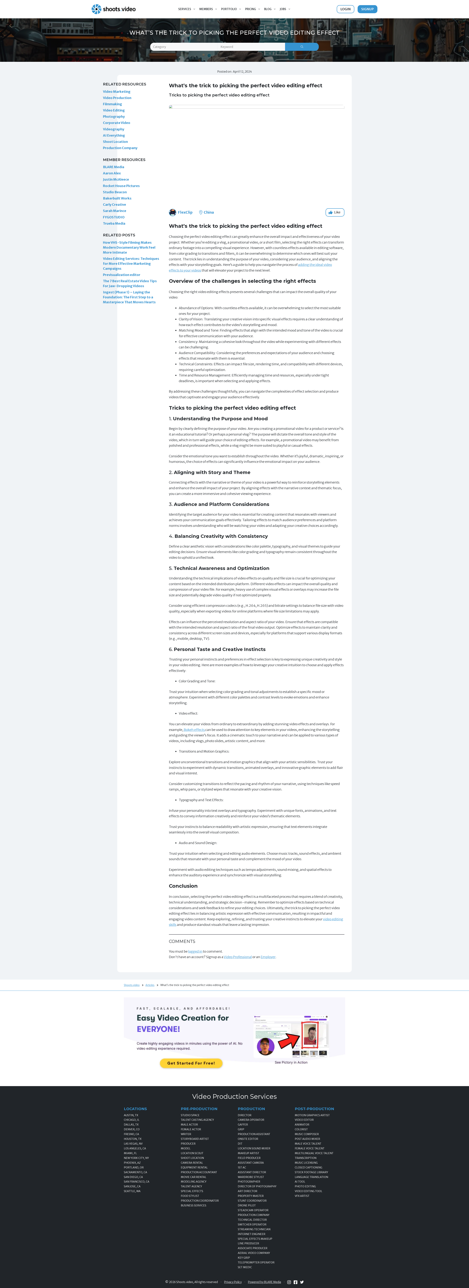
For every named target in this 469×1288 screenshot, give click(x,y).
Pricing (250, 9)
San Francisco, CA (136, 1181)
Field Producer (249, 1158)
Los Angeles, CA (135, 1148)
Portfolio (229, 9)
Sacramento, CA (135, 1172)
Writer (186, 1134)
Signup (367, 9)
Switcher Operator (252, 1224)
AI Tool (300, 1181)
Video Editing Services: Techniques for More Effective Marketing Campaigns (131, 264)
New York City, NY (136, 1158)
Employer (268, 957)
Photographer (249, 1181)
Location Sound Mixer (254, 1148)
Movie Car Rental (193, 1177)
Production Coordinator (200, 1200)
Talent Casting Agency (197, 1119)
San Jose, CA (132, 1186)
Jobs (283, 9)
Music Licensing (306, 1162)
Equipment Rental (194, 1167)
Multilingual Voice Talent (314, 1153)
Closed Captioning (308, 1167)
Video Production (117, 98)
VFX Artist (302, 1196)
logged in (195, 951)
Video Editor (304, 1119)
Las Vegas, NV (133, 1143)
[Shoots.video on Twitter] (302, 1282)
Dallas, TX (131, 1124)
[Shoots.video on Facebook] (295, 1282)
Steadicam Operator (253, 1210)
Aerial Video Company (254, 1253)
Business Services (193, 1205)
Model (186, 1148)
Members (206, 9)
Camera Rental (192, 1162)
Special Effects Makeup (255, 1239)
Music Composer (307, 1134)
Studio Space (190, 1115)
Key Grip (244, 1257)
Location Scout (192, 1153)
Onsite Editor (248, 1139)
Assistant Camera (251, 1162)
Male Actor (189, 1124)
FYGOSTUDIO (114, 217)
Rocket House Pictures (121, 186)
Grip (241, 1129)
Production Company (120, 148)
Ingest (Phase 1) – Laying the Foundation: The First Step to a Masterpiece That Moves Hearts (129, 297)
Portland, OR (134, 1167)
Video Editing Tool (308, 1191)
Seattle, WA (132, 1191)
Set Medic (245, 1267)
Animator (302, 1124)
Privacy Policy (233, 1282)
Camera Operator (251, 1119)
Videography (113, 129)
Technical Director (252, 1219)
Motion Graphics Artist (312, 1115)
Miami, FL (130, 1153)
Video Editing (114, 110)
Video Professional (238, 957)
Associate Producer (252, 1248)
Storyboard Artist (195, 1139)
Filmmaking (112, 104)
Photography (114, 116)
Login (345, 9)
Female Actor (191, 1129)
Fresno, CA (131, 1134)
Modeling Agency (193, 1181)
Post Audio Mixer (307, 1139)
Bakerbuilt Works (117, 198)
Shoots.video (132, 985)
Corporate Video (116, 123)
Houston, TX (132, 1139)
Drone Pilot (247, 1205)
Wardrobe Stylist (251, 1177)
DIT (240, 1143)
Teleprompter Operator (256, 1262)
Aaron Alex (112, 173)
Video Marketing (116, 91)
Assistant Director (252, 1172)
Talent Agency (191, 1186)
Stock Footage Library (311, 1172)
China (208, 212)
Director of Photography (257, 1186)
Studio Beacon (115, 192)
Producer (188, 1143)
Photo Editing (305, 1186)
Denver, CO (132, 1129)
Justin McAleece (116, 179)
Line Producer (248, 1243)
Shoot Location (115, 142)
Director (244, 1115)
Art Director (247, 1191)
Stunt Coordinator (252, 1200)
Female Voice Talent (309, 1148)
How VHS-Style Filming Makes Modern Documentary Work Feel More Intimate (129, 247)
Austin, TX (131, 1115)
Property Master (251, 1196)
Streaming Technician (254, 1229)
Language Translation (311, 1177)
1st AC (242, 1167)
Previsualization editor (121, 275)
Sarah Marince (114, 211)
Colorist (301, 1129)
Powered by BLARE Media (264, 1282)
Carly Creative (114, 204)
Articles (149, 985)
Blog (268, 9)
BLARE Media (113, 167)
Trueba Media (114, 223)
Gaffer (243, 1124)
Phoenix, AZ (132, 1162)
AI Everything (114, 135)
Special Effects (192, 1191)
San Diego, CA (133, 1177)
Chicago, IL (131, 1119)
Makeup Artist (248, 1153)
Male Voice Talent (308, 1143)
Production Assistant (254, 1134)
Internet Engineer (251, 1234)
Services (184, 9)
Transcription (305, 1158)
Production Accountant (199, 1172)
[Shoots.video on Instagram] (289, 1282)
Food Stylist (190, 1196)
